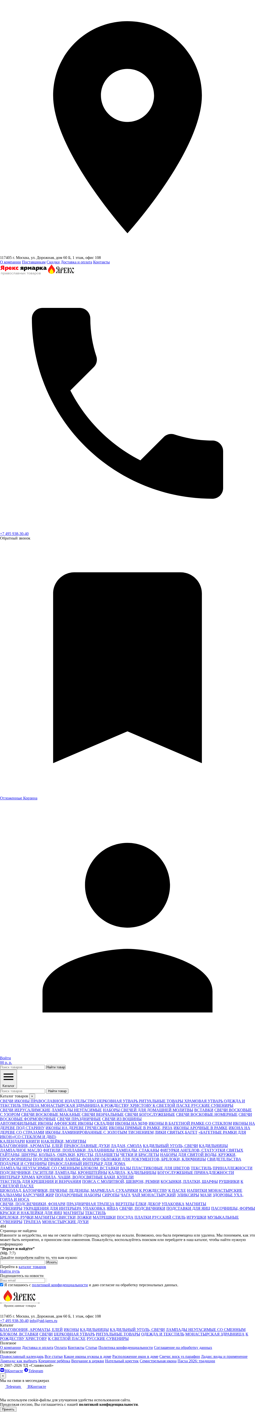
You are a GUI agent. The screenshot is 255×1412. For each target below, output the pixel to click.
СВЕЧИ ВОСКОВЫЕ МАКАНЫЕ (51, 1114)
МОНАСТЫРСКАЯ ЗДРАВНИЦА (215, 1334)
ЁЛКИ (140, 1204)
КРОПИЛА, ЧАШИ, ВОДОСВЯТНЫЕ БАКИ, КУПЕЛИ (85, 1177)
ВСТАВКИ (203, 1110)
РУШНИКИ (229, 1181)
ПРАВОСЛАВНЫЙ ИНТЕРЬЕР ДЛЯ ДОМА (87, 1164)
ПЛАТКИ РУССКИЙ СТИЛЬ (160, 1217)
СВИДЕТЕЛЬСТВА (224, 1159)
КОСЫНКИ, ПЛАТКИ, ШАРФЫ (189, 1181)
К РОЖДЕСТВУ (153, 1190)
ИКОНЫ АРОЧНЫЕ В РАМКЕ (201, 1128)
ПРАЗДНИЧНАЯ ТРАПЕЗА (90, 1204)
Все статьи (54, 1356)
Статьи (91, 1347)
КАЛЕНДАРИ (12, 1141)
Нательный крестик (122, 1361)
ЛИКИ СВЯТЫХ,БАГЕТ (176, 1132)
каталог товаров (32, 1267)
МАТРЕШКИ (104, 1217)
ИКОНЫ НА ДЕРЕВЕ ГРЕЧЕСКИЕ (77, 1128)
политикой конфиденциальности (60, 1285)
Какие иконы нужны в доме (87, 1356)
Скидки (53, 262)
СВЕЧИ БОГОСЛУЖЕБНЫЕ (150, 1114)
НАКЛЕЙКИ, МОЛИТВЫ (63, 1141)
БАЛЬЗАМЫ (11, 1195)
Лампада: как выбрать (18, 1361)
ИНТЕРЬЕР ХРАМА (17, 1177)
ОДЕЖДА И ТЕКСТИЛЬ (162, 1334)
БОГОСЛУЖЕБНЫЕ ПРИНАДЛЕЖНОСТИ (195, 1172)
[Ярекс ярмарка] (20, 1312)
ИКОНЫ (71, 1330)
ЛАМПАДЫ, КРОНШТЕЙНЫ (81, 1172)
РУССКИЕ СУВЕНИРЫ (108, 1338)
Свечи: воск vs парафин (179, 1356)
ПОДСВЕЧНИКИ (48, 1159)
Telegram (35, 1371)
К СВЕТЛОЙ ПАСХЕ (67, 1338)
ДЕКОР (154, 1204)
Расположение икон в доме (135, 1356)
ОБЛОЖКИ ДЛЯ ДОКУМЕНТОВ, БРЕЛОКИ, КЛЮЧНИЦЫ (153, 1159)
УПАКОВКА (173, 1204)
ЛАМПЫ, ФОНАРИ (82, 1159)
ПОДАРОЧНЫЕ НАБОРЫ (78, 1195)
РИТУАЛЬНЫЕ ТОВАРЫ (118, 1334)
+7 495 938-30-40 (14, 534)
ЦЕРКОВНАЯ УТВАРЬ (74, 1334)
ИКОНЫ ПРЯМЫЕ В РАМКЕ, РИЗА (141, 1128)
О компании (10, 262)
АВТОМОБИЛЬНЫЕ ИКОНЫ (26, 1123)
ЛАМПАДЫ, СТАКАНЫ (137, 1150)
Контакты (101, 262)
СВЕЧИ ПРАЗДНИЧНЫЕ (79, 1119)
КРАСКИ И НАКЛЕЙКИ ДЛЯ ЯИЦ (31, 1213)
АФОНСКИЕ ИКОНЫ (73, 1123)
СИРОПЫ (111, 1195)
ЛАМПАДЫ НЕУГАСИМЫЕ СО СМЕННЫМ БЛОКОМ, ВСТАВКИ (59, 1168)
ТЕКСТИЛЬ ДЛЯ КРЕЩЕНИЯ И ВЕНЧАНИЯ (40, 1181)
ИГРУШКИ (196, 1217)
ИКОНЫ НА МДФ (131, 1123)
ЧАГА (126, 1195)
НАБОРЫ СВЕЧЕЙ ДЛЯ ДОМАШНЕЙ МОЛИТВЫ (148, 1110)
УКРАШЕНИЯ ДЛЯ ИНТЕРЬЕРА (52, 1208)
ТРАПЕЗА (32, 1222)
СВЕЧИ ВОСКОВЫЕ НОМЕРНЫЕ (207, 1114)
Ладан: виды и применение (224, 1356)
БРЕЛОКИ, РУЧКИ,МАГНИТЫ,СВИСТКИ (38, 1217)
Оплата (60, 1347)
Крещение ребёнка (54, 1361)
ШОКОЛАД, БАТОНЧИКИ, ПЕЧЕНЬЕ (34, 1190)
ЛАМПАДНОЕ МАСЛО (21, 1150)
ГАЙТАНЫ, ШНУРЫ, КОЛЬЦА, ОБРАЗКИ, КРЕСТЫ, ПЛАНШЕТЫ (59, 1155)
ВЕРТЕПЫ (125, 1204)
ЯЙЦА (112, 1208)
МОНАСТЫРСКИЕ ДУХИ (65, 1222)
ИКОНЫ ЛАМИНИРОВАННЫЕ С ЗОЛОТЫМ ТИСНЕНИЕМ (99, 1132)
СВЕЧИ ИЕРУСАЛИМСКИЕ (25, 1110)
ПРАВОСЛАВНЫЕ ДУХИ (87, 1146)
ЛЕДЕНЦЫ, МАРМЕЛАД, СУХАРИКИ (103, 1190)
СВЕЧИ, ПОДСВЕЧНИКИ (142, 1208)
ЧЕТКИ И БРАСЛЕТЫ (139, 1155)
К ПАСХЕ (177, 1190)
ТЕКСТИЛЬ (201, 1168)
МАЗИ (206, 1195)
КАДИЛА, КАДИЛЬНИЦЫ (132, 1172)
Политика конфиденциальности (125, 1347)
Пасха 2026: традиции (196, 1361)
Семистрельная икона (158, 1361)
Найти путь (10, 1271)
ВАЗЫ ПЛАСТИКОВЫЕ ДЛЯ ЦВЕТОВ (155, 1168)
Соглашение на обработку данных (183, 1347)
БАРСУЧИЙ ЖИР (38, 1195)
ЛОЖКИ (84, 1217)
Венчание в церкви (87, 1361)
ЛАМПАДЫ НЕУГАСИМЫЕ (77, 1110)
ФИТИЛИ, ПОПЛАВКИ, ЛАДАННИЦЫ (79, 1150)
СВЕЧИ (46, 1334)
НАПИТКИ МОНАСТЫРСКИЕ (214, 1190)
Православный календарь (22, 1356)
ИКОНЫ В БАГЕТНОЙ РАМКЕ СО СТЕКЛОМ (190, 1123)
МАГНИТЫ (196, 1204)
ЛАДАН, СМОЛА (126, 1146)
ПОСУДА (125, 1217)
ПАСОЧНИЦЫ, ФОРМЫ (233, 1208)
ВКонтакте (13, 1371)
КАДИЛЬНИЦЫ (213, 1146)
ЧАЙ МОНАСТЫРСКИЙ (154, 1195)
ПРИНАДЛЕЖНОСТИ (233, 1168)
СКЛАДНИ (104, 1123)
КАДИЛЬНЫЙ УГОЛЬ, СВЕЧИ (170, 1146)
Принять (8, 1409)
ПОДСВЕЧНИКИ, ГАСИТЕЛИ (27, 1172)
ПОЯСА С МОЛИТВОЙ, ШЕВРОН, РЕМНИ (121, 1181)
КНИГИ (33, 1141)
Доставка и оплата (76, 262)
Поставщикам (34, 262)
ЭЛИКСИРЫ (188, 1195)
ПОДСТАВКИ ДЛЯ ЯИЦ (188, 1208)
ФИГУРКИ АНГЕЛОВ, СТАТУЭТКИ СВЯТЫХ (201, 1150)
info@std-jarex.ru (43, 1321)
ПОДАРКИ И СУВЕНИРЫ (23, 1164)
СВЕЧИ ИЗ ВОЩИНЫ (122, 1119)
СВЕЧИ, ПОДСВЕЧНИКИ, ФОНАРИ (32, 1204)
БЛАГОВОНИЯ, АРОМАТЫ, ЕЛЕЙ (31, 1146)
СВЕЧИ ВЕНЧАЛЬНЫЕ (103, 1114)
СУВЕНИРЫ (11, 1208)
